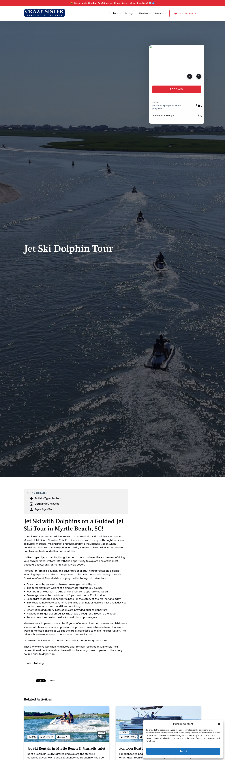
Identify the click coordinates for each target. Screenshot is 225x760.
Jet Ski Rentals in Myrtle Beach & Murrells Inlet (66, 748)
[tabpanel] (176, 63)
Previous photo (189, 76)
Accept (183, 751)
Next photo (198, 76)
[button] (218, 723)
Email (52, 681)
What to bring (35, 663)
